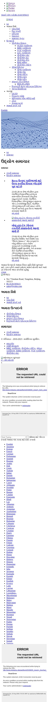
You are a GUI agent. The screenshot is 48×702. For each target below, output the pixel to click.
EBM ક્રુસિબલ (23, 351)
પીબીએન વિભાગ (19, 43)
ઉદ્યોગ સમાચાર (13, 175)
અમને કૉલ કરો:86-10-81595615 (15, 15)
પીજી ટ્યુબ (22, 77)
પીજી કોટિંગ (22, 74)
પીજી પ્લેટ (21, 72)
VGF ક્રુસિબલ (24, 50)
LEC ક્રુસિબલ (23, 53)
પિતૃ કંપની (16, 31)
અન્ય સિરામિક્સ (19, 89)
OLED (15, 94)
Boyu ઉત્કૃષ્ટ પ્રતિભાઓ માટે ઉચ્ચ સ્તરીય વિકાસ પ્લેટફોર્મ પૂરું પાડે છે (27, 183)
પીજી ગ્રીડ (22, 79)
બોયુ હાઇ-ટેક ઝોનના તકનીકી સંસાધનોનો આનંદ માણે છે (25, 228)
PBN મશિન (22, 62)
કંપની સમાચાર (12, 173)
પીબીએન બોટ (23, 55)
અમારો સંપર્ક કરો (13, 106)
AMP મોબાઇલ (12, 346)
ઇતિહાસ (15, 34)
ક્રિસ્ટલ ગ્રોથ (18, 96)
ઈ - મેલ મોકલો (7, 360)
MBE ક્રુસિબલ (24, 48)
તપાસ (3, 272)
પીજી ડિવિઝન (18, 67)
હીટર (14, 101)
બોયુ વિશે (16, 29)
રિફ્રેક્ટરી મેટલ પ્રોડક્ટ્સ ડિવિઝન (27, 86)
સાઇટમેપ (10, 343)
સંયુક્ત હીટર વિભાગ (20, 82)
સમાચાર (9, 155)
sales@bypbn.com (14, 286)
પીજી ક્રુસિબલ (24, 70)
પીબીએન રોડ (23, 58)
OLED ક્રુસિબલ (24, 46)
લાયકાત (15, 36)
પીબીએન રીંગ (23, 60)
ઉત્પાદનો (10, 41)
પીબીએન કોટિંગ (24, 65)
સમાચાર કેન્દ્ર (18, 38)
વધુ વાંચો (15, 213)
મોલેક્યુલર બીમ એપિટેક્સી (23, 98)
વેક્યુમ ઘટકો (17, 103)
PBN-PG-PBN (23, 84)
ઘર (7, 24)
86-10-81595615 (13, 284)
